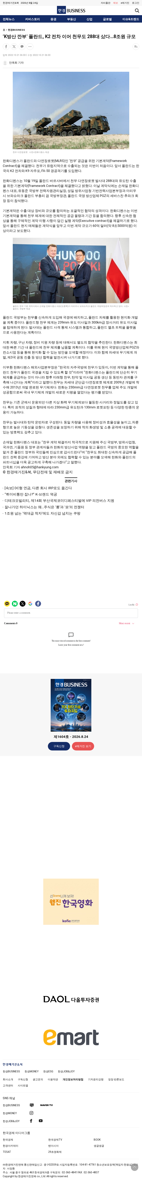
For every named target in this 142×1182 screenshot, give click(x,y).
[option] (71, 893)
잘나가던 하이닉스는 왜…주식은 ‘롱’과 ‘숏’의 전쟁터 (44, 507)
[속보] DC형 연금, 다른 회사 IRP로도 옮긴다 (38, 488)
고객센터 (8, 1085)
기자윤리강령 (96, 1079)
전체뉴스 (9, 19)
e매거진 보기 (83, 746)
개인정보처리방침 (73, 1079)
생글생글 (99, 1145)
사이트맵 (23, 1085)
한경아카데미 (10, 1145)
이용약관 (53, 1079)
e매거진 (125, 2)
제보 (115, 2)
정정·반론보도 (116, 1079)
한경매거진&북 (11, 2)
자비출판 (105, 2)
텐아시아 (53, 1145)
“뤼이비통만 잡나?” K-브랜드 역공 (31, 494)
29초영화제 (55, 1151)
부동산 (71, 19)
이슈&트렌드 (130, 19)
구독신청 (59, 746)
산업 (89, 19)
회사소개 (8, 1079)
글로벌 (107, 19)
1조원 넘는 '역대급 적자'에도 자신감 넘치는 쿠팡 (42, 513)
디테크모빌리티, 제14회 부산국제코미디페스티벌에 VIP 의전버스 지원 (59, 500)
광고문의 (38, 1079)
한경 (11, 1071)
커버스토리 (32, 19)
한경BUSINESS (16, 29)
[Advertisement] (71, 817)
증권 (53, 19)
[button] (135, 3)
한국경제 (8, 1139)
